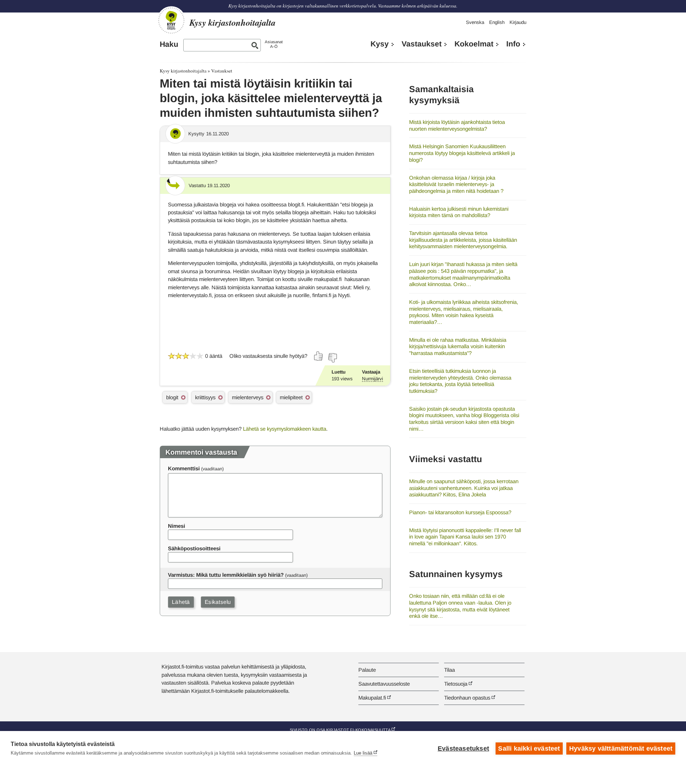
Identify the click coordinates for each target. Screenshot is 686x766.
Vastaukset (422, 44)
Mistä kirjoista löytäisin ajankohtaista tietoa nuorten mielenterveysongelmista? (457, 125)
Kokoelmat (473, 44)
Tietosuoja (455, 684)
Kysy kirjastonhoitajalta (183, 70)
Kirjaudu (517, 22)
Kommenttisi (184, 468)
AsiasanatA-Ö (274, 44)
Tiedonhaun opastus (467, 698)
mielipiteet (291, 397)
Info (513, 44)
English (496, 22)
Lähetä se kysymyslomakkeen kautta (284, 429)
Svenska (475, 22)
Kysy (380, 44)
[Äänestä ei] (332, 357)
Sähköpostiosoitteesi (194, 548)
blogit (172, 397)
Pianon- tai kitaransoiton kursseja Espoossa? (460, 512)
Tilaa (449, 670)
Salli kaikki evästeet (529, 748)
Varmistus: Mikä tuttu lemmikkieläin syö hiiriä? (226, 575)
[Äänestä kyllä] (318, 356)
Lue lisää (363, 753)
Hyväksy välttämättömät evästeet (620, 748)
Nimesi (176, 526)
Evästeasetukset (463, 748)
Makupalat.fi (372, 698)
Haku (169, 44)
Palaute (367, 670)
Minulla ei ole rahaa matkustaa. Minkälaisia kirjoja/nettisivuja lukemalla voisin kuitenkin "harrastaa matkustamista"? (457, 346)
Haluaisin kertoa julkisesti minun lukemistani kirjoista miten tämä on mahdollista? (458, 212)
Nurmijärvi (372, 378)
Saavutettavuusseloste (384, 684)
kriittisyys (205, 397)
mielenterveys (247, 397)
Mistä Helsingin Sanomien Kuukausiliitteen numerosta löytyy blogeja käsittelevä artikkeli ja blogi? (462, 152)
